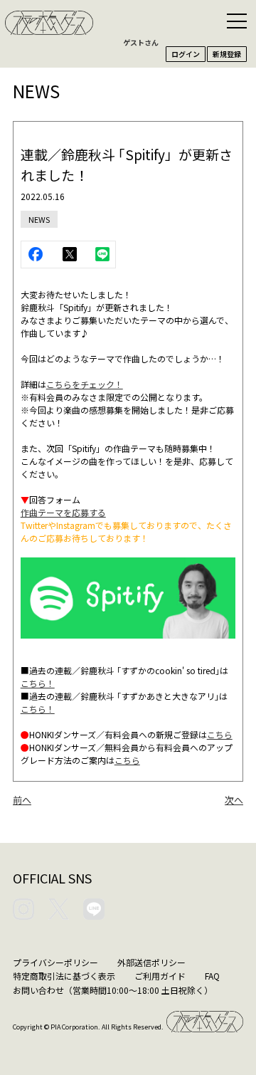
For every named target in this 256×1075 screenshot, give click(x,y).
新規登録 (227, 53)
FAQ (212, 976)
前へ (22, 800)
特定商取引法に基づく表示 (64, 976)
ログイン (185, 53)
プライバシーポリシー (55, 962)
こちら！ (38, 683)
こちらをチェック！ (84, 384)
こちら (220, 734)
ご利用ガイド (160, 976)
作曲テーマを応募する (63, 512)
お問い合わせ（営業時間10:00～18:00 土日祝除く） (113, 990)
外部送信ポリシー (151, 962)
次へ (234, 800)
